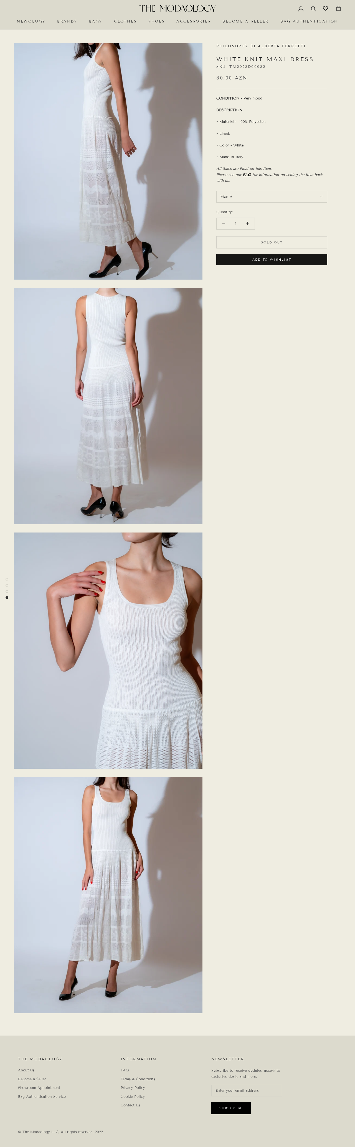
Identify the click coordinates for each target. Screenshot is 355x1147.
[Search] (313, 8)
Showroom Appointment (39, 1088)
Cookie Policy (133, 1096)
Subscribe (231, 1108)
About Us (26, 1070)
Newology (31, 21)
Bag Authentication (309, 21)
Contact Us (130, 1105)
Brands (67, 21)
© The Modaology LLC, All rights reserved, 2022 (60, 1132)
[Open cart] (338, 8)
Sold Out (272, 242)
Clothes (125, 21)
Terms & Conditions (138, 1079)
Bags (95, 21)
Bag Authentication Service (42, 1096)
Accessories (193, 21)
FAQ (247, 175)
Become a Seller (245, 21)
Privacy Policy (133, 1088)
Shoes (156, 21)
